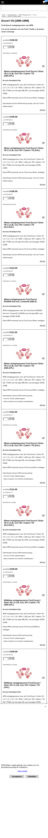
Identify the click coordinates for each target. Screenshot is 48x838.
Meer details (22, 771)
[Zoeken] (44, 8)
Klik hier (42, 110)
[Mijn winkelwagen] (44, 2)
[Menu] (2, 2)
